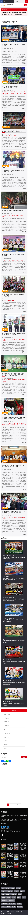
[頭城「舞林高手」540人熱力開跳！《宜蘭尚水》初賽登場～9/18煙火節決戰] (14, 568)
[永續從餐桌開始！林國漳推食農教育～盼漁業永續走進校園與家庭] (14, 547)
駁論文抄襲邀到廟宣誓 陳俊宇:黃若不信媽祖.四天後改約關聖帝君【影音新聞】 (13, 512)
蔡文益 (3, 897)
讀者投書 (19, 903)
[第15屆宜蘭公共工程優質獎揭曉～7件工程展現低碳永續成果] (14, 631)
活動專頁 (6, 748)
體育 (3, 888)
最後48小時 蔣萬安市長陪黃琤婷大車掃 (13, 210)
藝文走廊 (6, 729)
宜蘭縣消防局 (11, 176)
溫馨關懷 (6, 725)
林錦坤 (3, 906)
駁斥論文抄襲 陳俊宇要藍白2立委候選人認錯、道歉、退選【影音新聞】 (13, 374)
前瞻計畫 (22, 891)
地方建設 (21, 91)
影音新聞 (5, 91)
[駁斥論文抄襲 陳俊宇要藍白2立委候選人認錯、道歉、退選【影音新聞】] (14, 363)
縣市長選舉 (5, 40)
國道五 (12, 888)
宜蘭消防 (4, 891)
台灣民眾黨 (14, 379)
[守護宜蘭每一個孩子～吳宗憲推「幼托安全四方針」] (14, 33)
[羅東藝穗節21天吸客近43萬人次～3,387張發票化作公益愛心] (14, 694)
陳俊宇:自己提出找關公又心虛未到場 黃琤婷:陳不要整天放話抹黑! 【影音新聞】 (13, 418)
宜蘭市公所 (11, 900)
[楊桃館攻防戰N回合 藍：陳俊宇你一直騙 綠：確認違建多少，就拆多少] (14, 454)
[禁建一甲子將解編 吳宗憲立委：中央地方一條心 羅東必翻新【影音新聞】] (14, 75)
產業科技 (6, 741)
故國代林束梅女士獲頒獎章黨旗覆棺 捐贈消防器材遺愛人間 (13, 171)
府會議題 (5, 82)
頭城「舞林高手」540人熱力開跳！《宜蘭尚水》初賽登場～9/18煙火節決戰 (23, 846)
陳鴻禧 (17, 93)
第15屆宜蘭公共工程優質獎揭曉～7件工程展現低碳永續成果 (10, 865)
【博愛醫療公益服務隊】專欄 (8, 903)
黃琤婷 (6, 94)
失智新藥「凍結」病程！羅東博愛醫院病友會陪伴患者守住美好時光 (23, 857)
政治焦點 (6, 718)
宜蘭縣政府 (12, 93)
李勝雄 (8, 906)
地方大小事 (5, 166)
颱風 (3, 894)
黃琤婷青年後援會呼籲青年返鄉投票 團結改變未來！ (13, 255)
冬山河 (7, 894)
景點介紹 (10, 891)
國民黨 (8, 50)
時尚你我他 (7, 733)
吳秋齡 (7, 93)
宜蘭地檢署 (13, 894)
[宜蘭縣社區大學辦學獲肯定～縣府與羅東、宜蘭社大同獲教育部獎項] (14, 673)
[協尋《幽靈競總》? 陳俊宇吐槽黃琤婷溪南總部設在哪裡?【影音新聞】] (14, 323)
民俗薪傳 (16, 891)
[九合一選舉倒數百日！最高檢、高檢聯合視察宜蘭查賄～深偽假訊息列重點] (14, 589)
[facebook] (1, 1)
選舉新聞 (6, 721)
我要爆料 (6, 744)
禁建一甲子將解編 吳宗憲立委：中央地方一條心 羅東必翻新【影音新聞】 (13, 87)
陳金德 (3, 424)
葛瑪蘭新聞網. (13, 911)
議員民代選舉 (6, 127)
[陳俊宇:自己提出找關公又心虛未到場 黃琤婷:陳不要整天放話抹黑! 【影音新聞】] (14, 407)
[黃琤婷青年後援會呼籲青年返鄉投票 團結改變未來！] (14, 243)
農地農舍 (16, 91)
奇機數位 (9, 913)
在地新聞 (11, 91)
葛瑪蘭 (7, 888)
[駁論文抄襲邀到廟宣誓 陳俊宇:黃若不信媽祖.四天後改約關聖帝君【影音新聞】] (14, 501)
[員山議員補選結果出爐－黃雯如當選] (14, 120)
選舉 (5, 50)
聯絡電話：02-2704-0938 (6, 830)
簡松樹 (19, 894)
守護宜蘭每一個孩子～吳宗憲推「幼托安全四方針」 (13, 45)
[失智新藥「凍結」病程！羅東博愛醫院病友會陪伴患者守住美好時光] (14, 610)
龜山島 (18, 897)
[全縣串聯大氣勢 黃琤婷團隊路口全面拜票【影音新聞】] (14, 284)
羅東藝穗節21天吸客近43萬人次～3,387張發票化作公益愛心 (23, 875)
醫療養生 (6, 737)
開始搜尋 (24, 757)
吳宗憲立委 (13, 50)
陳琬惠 (19, 379)
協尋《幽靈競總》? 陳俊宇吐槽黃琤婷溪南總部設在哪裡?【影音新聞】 (13, 334)
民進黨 (14, 135)
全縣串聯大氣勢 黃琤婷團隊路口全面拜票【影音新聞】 (13, 295)
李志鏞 (13, 897)
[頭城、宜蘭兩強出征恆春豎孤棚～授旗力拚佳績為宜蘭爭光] (14, 652)
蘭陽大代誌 (7, 714)
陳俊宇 (23, 339)
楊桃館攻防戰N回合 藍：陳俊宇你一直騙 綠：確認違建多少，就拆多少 (13, 466)
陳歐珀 (18, 423)
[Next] (20, 805)
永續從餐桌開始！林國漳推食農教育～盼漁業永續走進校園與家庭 (10, 847)
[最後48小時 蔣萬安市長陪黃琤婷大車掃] (14, 200)
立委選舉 (5, 206)
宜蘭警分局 (4, 900)
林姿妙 (17, 176)
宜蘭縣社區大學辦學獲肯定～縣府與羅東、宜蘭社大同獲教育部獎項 (10, 874)
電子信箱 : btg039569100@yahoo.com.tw (10, 831)
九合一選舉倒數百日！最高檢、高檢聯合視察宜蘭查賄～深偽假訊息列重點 (10, 856)
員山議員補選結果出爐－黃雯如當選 (12, 131)
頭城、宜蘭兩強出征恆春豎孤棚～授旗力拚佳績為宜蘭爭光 (23, 865)
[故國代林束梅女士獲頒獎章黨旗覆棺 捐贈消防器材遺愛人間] (14, 159)
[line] (4, 1)
